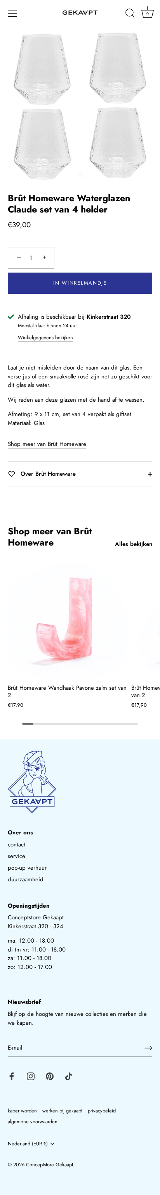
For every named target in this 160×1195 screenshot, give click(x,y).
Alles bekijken (133, 544)
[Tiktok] (69, 1076)
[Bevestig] (148, 1048)
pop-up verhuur (27, 867)
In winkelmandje (79, 283)
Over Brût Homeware (47, 474)
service (16, 856)
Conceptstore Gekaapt (49, 1164)
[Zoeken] (130, 14)
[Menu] (12, 13)
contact (16, 844)
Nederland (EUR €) (28, 1144)
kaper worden (22, 1110)
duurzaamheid (25, 879)
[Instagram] (31, 1076)
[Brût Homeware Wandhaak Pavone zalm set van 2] (67, 620)
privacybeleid (102, 1110)
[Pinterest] (50, 1076)
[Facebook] (12, 1076)
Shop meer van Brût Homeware (47, 444)
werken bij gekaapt (62, 1110)
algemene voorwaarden (32, 1121)
